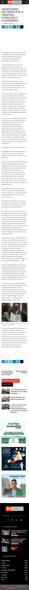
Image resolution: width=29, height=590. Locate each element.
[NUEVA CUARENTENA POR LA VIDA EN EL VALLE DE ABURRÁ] (6, 532)
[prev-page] (3, 416)
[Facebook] (3, 26)
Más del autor (7, 384)
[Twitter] (7, 26)
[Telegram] (18, 26)
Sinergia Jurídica (14, 543)
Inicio (3, 6)
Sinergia (13, 548)
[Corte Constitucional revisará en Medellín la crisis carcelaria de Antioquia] (6, 391)
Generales (13, 6)
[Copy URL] (21, 26)
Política (3, 401)
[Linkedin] (14, 26)
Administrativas (14, 535)
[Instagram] (12, 520)
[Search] (26, 2)
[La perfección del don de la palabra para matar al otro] (6, 399)
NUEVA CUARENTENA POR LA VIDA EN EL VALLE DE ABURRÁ (19, 532)
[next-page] (5, 416)
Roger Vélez (14, 547)
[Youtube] (21, 520)
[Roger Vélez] (4, 549)
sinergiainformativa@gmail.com (18, 515)
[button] (2, 2)
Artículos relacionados (11, 380)
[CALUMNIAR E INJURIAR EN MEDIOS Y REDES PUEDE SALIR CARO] (6, 540)
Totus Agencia (18, 588)
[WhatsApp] (10, 26)
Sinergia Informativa (9, 23)
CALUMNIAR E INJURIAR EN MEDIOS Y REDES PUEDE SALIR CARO (18, 540)
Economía (4, 408)
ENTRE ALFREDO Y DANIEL (21, 372)
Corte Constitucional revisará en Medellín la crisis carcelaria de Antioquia (18, 391)
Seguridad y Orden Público (5, 393)
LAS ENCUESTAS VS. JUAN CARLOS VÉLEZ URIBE (7, 372)
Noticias (7, 6)
